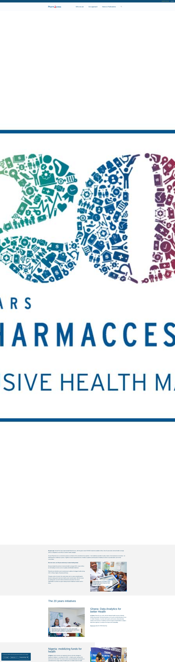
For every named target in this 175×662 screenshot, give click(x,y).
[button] (121, 6)
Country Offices (165, 1)
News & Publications (109, 7)
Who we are (80, 7)
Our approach (92, 7)
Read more (92, 625)
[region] (108, 576)
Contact (172, 1)
